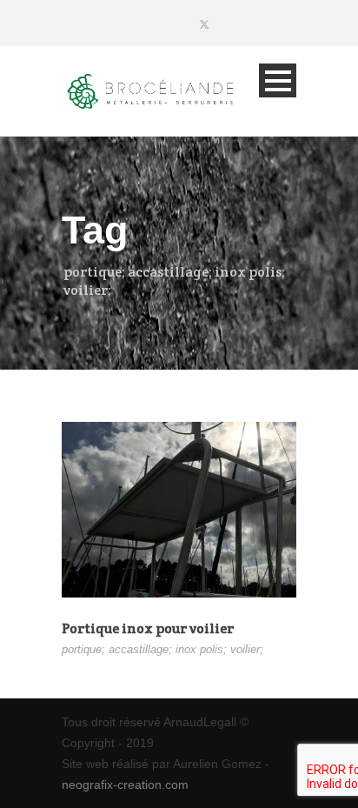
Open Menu (277, 80)
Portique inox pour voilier (148, 628)
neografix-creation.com (125, 784)
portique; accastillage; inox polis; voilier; (162, 649)
